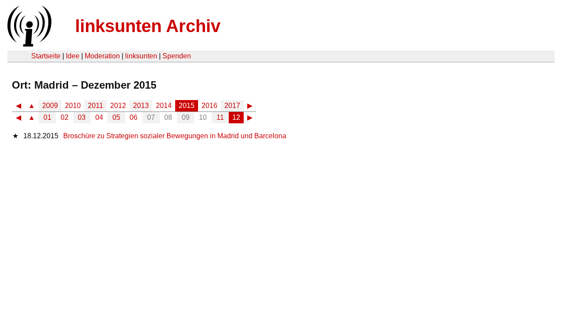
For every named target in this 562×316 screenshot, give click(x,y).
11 (220, 117)
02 (64, 117)
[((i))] (28, 44)
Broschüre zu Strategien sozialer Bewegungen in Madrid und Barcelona (174, 136)
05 (116, 117)
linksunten (141, 56)
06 (133, 117)
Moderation (102, 56)
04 (99, 117)
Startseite (46, 56)
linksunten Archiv (147, 26)
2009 (50, 105)
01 (47, 117)
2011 (95, 105)
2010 (73, 105)
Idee (72, 56)
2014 (164, 105)
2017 (232, 105)
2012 (118, 105)
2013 (141, 105)
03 (82, 117)
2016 (209, 105)
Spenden (176, 56)
